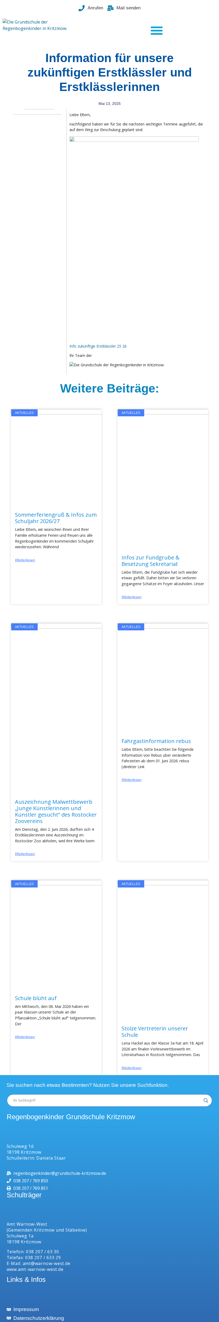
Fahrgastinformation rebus (156, 741)
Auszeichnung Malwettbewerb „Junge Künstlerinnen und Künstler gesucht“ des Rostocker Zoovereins (56, 811)
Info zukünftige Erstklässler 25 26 (98, 346)
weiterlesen (25, 560)
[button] (156, 30)
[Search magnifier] (206, 1100)
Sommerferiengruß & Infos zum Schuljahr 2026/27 (56, 518)
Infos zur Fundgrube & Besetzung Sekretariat (150, 560)
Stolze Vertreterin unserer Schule (155, 1031)
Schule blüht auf (36, 998)
